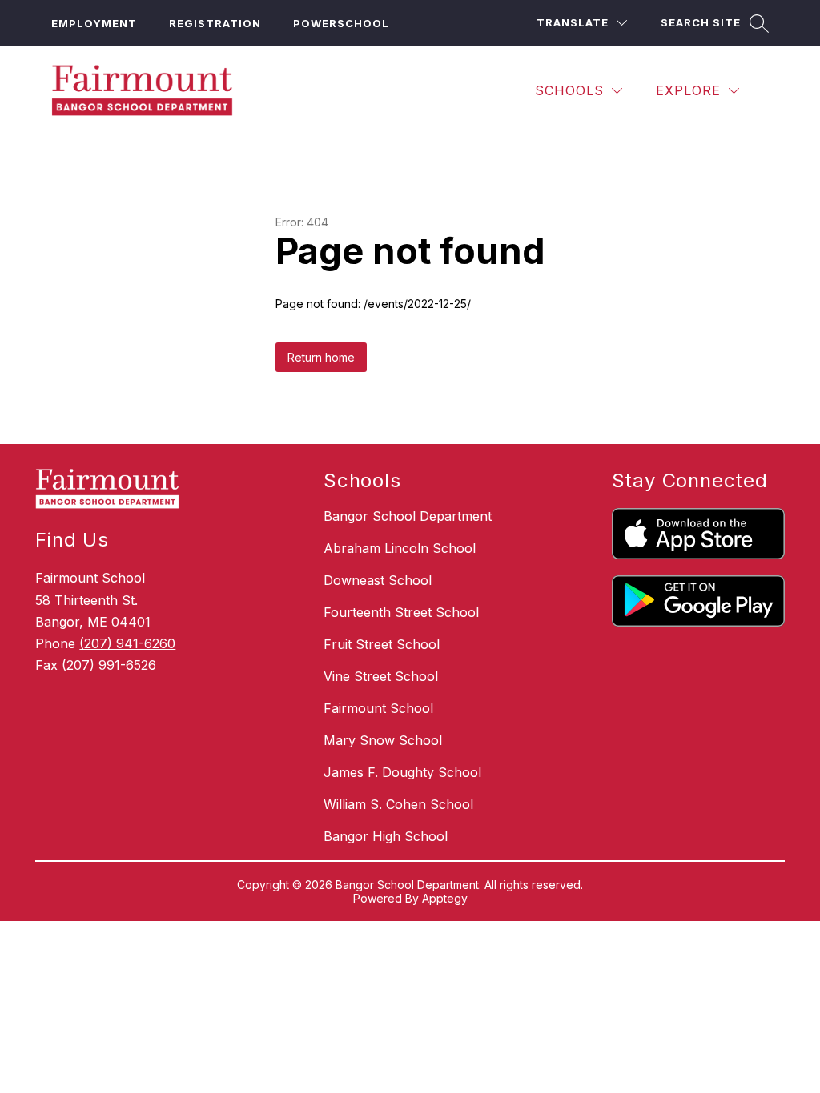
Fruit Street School (382, 644)
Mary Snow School (383, 740)
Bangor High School (386, 836)
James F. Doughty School (402, 772)
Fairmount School (378, 708)
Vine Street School (381, 676)
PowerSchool (341, 23)
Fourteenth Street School (401, 612)
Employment (94, 23)
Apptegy (445, 898)
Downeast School (378, 580)
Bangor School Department (408, 516)
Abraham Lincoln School (400, 548)
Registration (215, 23)
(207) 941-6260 (127, 643)
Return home (321, 357)
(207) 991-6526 (109, 665)
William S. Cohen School (398, 804)
